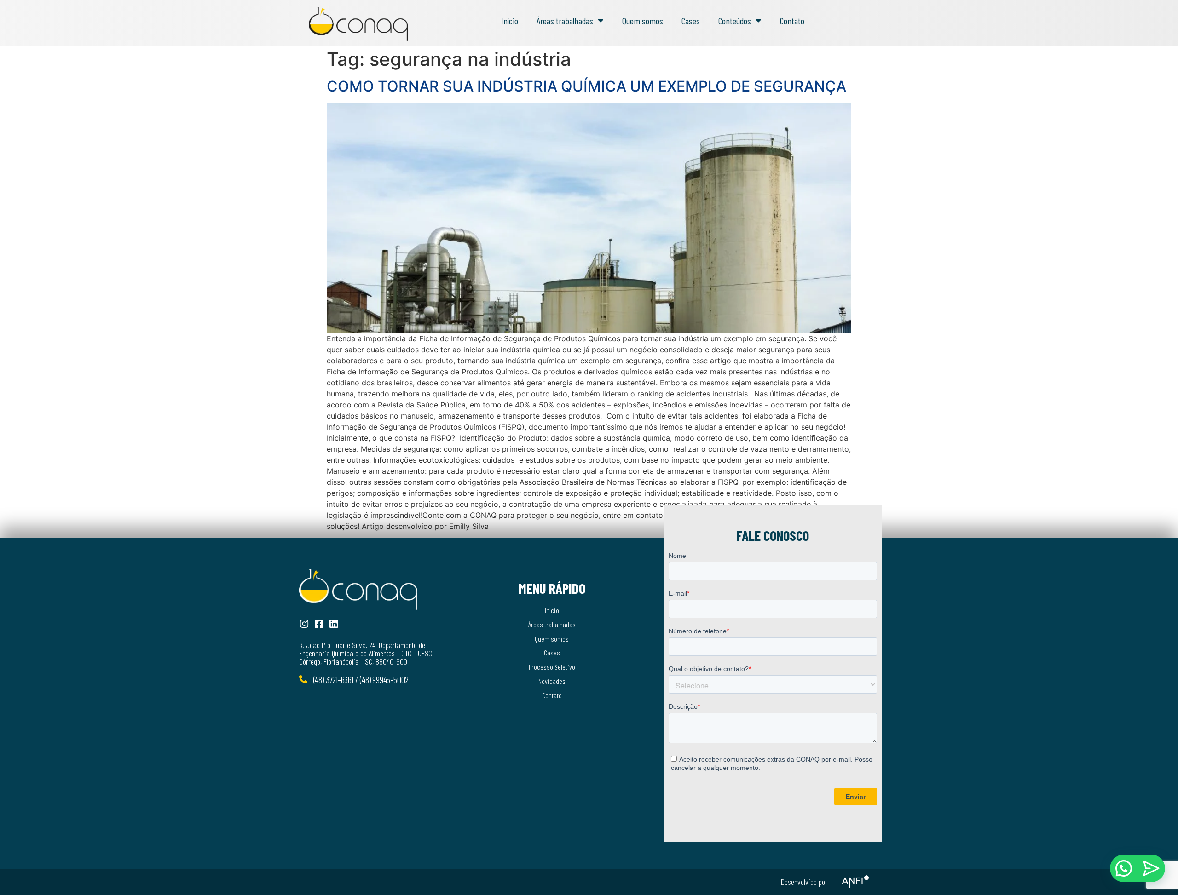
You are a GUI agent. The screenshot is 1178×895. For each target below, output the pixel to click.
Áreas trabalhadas (565, 20)
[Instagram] (304, 624)
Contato (792, 20)
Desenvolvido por (804, 882)
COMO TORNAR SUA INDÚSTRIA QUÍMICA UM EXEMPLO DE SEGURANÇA (586, 86)
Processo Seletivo (552, 666)
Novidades (552, 681)
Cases (690, 20)
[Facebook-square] (318, 624)
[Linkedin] (333, 624)
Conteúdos (734, 20)
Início (509, 20)
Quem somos (642, 20)
